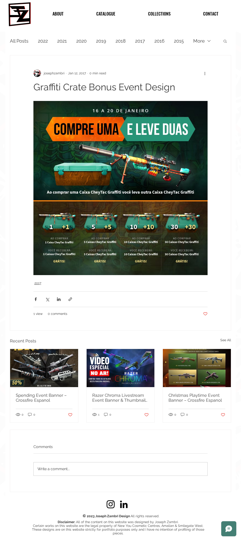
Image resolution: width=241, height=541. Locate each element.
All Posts (19, 41)
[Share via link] (70, 299)
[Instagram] (110, 504)
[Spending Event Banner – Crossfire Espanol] (44, 368)
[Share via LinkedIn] (58, 299)
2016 (159, 41)
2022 (43, 41)
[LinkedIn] (123, 504)
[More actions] (205, 73)
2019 (101, 41)
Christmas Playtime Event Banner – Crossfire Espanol (195, 398)
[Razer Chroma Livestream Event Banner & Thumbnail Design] (121, 368)
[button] (225, 41)
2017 (140, 41)
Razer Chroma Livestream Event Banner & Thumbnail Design (118, 398)
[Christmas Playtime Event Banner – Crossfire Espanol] (197, 368)
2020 (81, 41)
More (199, 41)
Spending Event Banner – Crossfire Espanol (41, 398)
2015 (179, 41)
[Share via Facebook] (35, 299)
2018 (121, 41)
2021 (62, 41)
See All (225, 340)
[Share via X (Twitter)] (47, 299)
